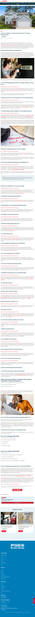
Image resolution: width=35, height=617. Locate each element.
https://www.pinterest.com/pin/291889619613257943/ (9, 151)
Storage (2, 571)
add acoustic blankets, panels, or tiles (20, 200)
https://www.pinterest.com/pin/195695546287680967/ (9, 216)
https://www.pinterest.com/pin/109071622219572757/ (9, 255)
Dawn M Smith (3, 38)
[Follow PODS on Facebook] (1, 597)
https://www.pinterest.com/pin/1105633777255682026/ (10, 341)
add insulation (5, 210)
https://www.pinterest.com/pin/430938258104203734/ (9, 207)
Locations (2, 589)
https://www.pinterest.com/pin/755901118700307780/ (9, 198)
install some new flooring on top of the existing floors (17, 315)
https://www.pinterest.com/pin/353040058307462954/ (9, 164)
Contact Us (2, 559)
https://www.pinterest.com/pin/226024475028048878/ (9, 360)
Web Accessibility (4, 605)
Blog (1, 592)
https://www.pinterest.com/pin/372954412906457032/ (9, 293)
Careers (2, 557)
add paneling (29, 298)
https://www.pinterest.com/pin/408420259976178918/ (9, 311)
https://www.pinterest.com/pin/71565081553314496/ (9, 245)
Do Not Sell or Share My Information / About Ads (9, 608)
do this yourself (3, 220)
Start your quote (17, 502)
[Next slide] (19, 538)
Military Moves (3, 578)
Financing (2, 573)
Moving (2, 569)
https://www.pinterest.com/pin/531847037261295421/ (9, 113)
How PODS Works (3, 555)
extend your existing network (13, 238)
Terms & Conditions (4, 606)
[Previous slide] (16, 538)
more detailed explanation (20, 193)
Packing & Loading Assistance (5, 576)
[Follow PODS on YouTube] (5, 597)
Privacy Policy (3, 609)
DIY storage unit (14, 250)
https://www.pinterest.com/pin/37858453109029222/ (9, 225)
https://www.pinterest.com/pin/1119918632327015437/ (10, 86)
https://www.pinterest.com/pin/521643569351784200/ (9, 274)
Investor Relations (3, 562)
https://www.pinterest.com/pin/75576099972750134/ (9, 265)
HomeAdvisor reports (22, 154)
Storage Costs (3, 587)
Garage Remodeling (3, 36)
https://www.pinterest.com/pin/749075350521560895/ (9, 331)
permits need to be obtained (15, 90)
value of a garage (7, 391)
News (2, 564)
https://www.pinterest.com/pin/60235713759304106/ (9, 303)
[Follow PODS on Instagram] (3, 597)
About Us (2, 560)
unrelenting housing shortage (12, 44)
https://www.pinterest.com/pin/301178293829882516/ (9, 351)
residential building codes (10, 229)
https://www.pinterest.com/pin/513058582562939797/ (9, 285)
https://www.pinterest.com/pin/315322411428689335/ (9, 188)
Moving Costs (3, 585)
